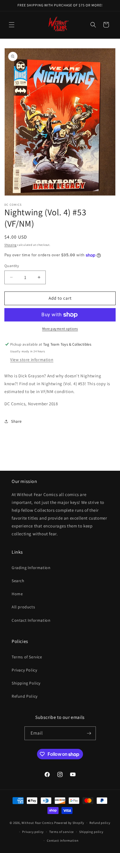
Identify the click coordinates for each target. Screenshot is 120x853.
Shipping (10, 245)
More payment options (60, 328)
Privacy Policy (24, 670)
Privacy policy (33, 832)
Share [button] (16, 421)
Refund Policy (25, 696)
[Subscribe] (89, 733)
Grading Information (31, 567)
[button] (11, 24)
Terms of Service (27, 657)
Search (18, 580)
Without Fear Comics (37, 823)
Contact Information (31, 620)
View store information (31, 359)
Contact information (62, 840)
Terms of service (61, 832)
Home (17, 593)
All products (23, 606)
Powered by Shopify (69, 823)
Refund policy (99, 823)
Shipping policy (91, 832)
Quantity (11, 265)
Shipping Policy (26, 683)
